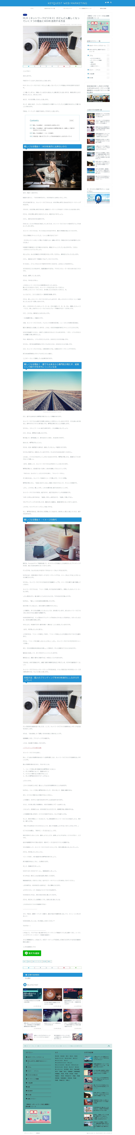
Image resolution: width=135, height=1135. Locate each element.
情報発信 (57, 1073)
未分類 (98, 78)
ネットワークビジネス (38, 961)
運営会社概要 (103, 8)
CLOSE (71, 120)
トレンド (70, 1062)
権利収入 (57, 1075)
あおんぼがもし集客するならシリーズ (98, 50)
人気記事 (98, 74)
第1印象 (70, 1078)
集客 (57, 1080)
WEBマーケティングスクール (99, 45)
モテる (77, 1067)
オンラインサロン (59, 1060)
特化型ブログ (68, 1075)
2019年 (57, 1056)
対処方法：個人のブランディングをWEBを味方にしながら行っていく (52, 136)
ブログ (66, 1067)
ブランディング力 (59, 1067)
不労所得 (66, 1069)
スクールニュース (67, 8)
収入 (65, 1071)
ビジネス (68, 1064)
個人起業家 (77, 1069)
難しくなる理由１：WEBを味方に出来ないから (46, 125)
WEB (30, 961)
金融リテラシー (100, 66)
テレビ (66, 1060)
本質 (76, 1073)
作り (72, 1069)
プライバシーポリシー (29, 1133)
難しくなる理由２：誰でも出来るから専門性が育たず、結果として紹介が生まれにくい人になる (54, 129)
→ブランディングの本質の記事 (32, 748)
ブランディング (75, 1064)
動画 (61, 1071)
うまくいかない (68, 1058)
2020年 (63, 1056)
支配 (63, 1073)
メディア (71, 1067)
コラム (31, 8)
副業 (99, 62)
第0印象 (57, 1078)
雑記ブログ (62, 1080)
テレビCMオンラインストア (61, 1062)
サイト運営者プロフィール (85, 8)
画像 (79, 1075)
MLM (25, 961)
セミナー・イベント (98, 70)
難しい (50, 961)
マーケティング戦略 (100, 60)
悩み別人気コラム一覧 (50, 8)
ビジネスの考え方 (100, 58)
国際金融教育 (77, 1071)
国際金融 (70, 1071)
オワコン (75, 1058)
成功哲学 (100, 64)
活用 (45, 961)
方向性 (72, 1073)
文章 (67, 1073)
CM (67, 1056)
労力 (57, 1071)
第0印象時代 (64, 1078)
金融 (75, 1078)
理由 (74, 1075)
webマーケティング (59, 1058)
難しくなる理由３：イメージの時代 (43, 133)
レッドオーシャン (59, 1069)
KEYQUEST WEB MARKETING (67, 3)
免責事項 (38, 1133)
